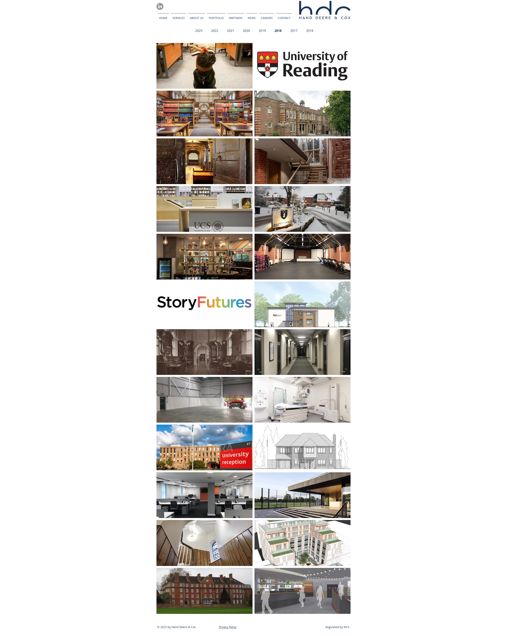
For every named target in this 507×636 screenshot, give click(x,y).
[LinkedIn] (159, 6)
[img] (204, 66)
